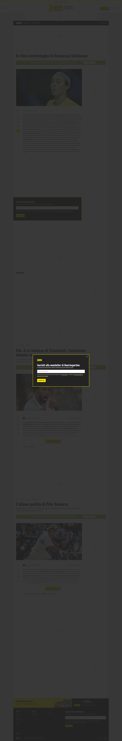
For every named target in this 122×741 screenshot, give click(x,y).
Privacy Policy (64, 375)
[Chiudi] (87, 357)
